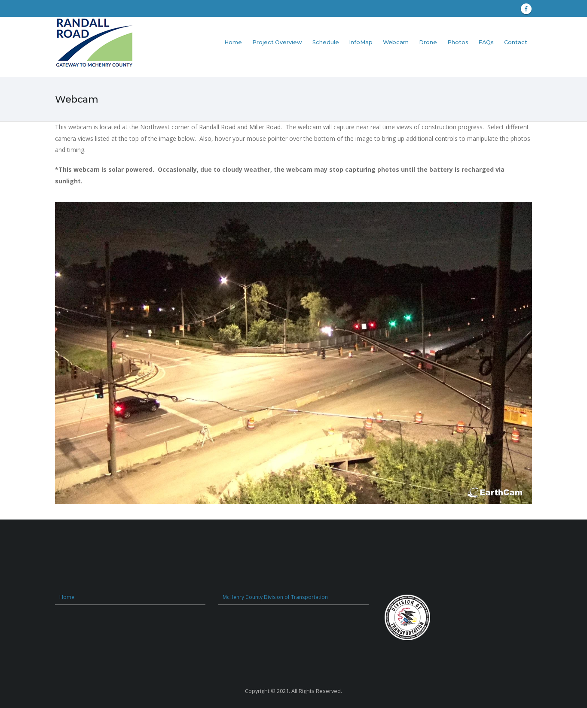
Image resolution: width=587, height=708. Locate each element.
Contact (515, 42)
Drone (428, 42)
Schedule (325, 42)
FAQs (486, 42)
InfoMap (361, 42)
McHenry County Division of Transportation (275, 597)
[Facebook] (526, 8)
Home (233, 42)
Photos (457, 42)
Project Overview (277, 42)
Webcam (396, 42)
